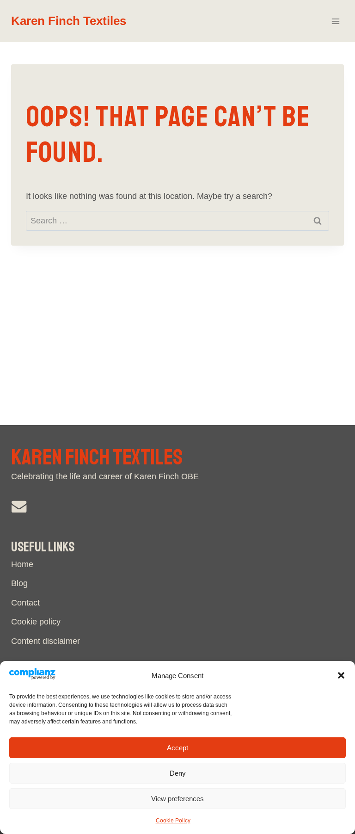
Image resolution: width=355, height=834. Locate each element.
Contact (25, 602)
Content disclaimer (45, 641)
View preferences (177, 799)
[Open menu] (335, 21)
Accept (177, 748)
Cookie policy (36, 621)
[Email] (19, 506)
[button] (341, 675)
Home (22, 564)
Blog (19, 583)
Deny (178, 773)
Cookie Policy (173, 820)
